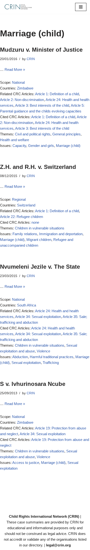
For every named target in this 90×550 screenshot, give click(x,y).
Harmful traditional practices (51, 357)
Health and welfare (14, 140)
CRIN (31, 59)
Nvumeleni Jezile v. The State (40, 266)
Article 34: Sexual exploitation (38, 317)
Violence (43, 351)
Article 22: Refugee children (21, 217)
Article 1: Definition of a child (57, 94)
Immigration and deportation (61, 234)
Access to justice (25, 463)
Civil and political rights (32, 134)
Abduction (20, 357)
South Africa (26, 305)
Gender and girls (41, 146)
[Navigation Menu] (80, 7)
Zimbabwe (25, 88)
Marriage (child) (68, 146)
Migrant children (38, 240)
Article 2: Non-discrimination (22, 100)
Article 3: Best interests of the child (42, 105)
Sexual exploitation (26, 363)
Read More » (15, 69)
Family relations (24, 234)
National (18, 82)
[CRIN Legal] (18, 7)
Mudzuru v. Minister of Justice (41, 49)
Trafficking (51, 363)
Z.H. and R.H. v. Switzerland (38, 167)
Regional (19, 199)
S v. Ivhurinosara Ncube (32, 384)
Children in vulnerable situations (39, 228)
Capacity (19, 146)
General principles (66, 134)
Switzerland (26, 205)
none (35, 222)
